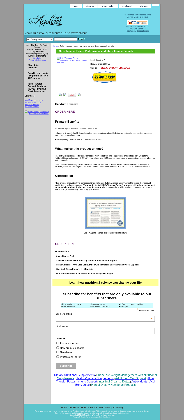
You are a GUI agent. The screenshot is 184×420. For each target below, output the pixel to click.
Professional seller (70, 356)
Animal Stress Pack (65, 256)
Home (55, 46)
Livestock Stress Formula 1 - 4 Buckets (74, 269)
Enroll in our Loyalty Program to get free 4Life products (38, 76)
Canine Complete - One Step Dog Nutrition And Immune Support (87, 260)
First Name (62, 326)
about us (90, 6)
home (76, 6)
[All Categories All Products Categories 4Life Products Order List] (51, 39)
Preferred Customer (37, 60)
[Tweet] (60, 95)
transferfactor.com (33, 102)
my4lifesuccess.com (34, 100)
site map (144, 6)
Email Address (104, 313)
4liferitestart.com (32, 107)
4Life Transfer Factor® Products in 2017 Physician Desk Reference (37, 88)
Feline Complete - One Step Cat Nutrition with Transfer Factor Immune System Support (97, 265)
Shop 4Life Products (33, 66)
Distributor (37, 58)
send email (127, 6)
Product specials (69, 343)
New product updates (71, 347)
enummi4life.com (32, 104)
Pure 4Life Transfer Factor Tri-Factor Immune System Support (85, 273)
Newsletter (65, 352)
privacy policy (108, 6)
